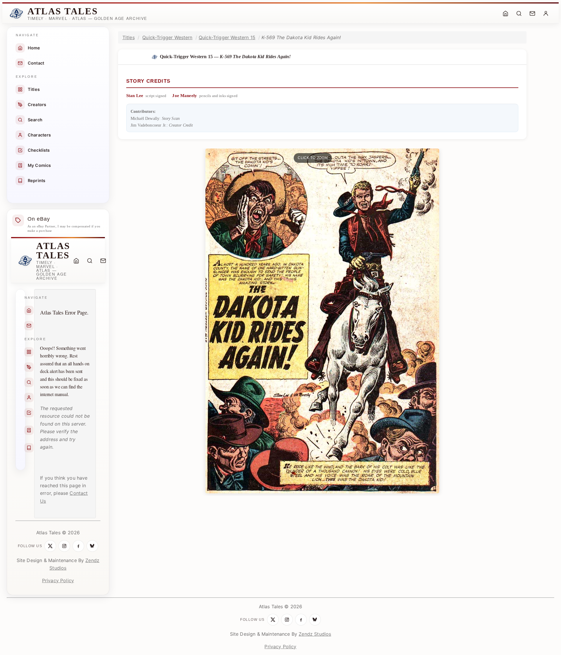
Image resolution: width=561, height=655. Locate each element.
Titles (34, 89)
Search (35, 119)
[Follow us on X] (50, 546)
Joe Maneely (184, 95)
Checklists (39, 150)
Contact (36, 63)
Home (34, 47)
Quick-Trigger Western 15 (227, 37)
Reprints (36, 180)
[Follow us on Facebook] (78, 546)
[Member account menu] (546, 13)
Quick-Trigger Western (167, 37)
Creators (37, 104)
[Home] (505, 13)
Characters (39, 134)
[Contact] (532, 13)
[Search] (519, 13)
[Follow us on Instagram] (64, 546)
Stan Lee (134, 95)
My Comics (39, 165)
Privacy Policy (58, 580)
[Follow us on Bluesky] (92, 546)
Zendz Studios (315, 634)
